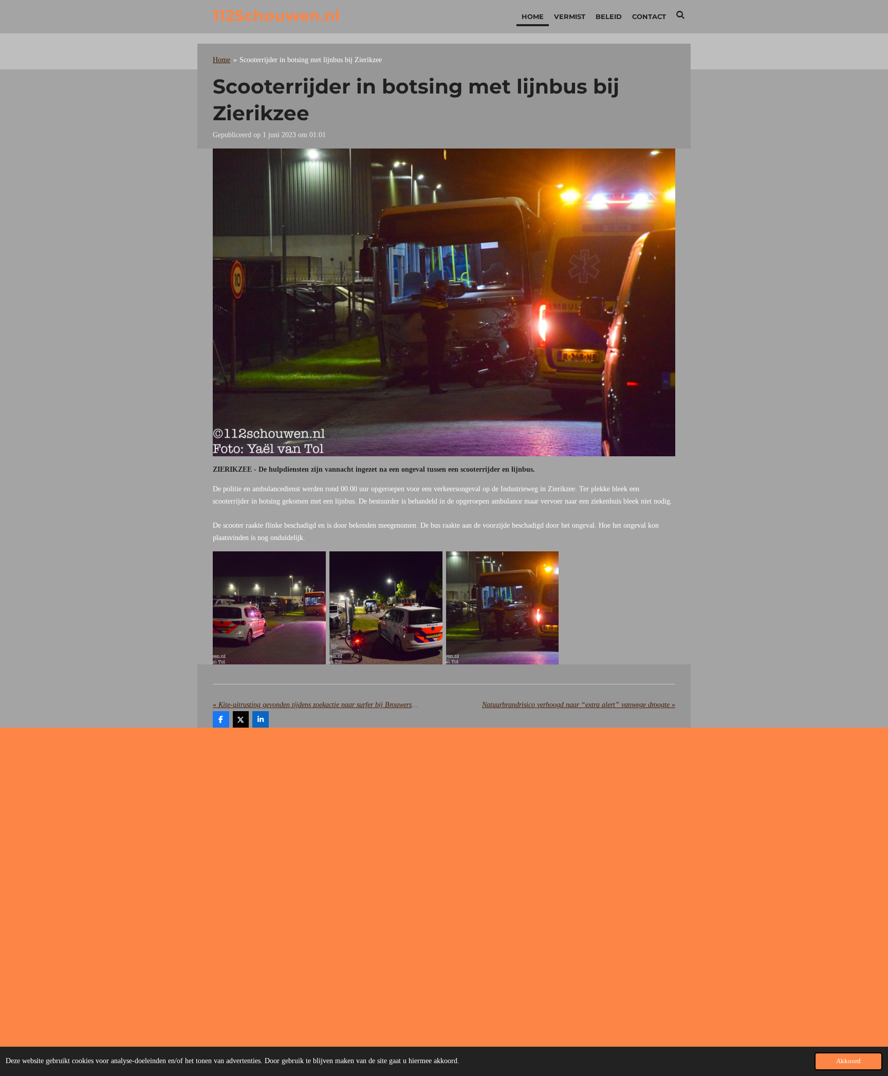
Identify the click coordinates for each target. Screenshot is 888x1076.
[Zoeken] (681, 15)
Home (221, 60)
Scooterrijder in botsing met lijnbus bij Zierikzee (310, 60)
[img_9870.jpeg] (385, 608)
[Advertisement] (444, 817)
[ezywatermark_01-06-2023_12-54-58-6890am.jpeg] (502, 608)
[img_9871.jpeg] (269, 608)
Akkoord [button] (848, 1061)
